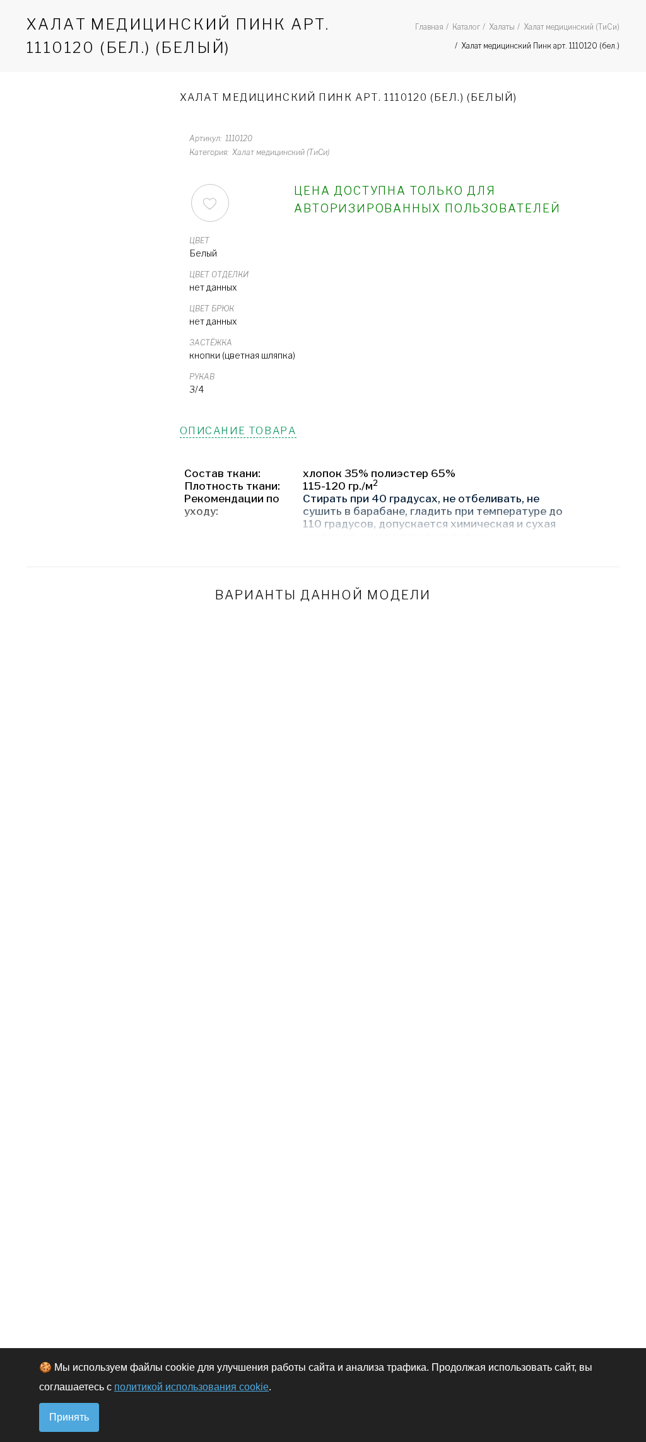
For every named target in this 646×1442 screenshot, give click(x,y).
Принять (69, 1417)
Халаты (502, 27)
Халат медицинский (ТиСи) (572, 27)
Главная (429, 27)
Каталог (466, 27)
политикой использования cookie (191, 1386)
